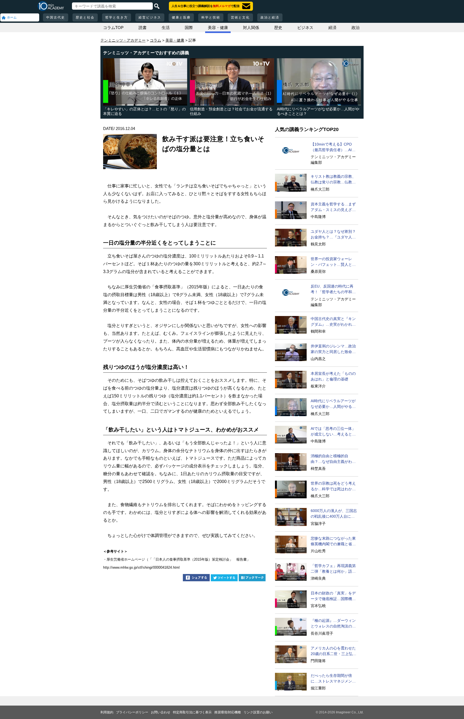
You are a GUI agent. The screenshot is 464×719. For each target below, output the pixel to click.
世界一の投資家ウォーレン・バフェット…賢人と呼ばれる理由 (333, 262)
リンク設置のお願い (258, 712)
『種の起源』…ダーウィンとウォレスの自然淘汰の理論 (333, 623)
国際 (189, 27)
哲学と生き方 (116, 17)
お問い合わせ (160, 712)
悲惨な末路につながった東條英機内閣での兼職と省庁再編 (333, 541)
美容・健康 (218, 27)
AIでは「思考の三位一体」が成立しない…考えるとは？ (333, 431)
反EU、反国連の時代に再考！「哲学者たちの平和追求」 (333, 289)
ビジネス (305, 27)
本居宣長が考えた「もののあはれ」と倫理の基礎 (333, 376)
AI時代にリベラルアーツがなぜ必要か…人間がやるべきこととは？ (333, 404)
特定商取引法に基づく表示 (192, 712)
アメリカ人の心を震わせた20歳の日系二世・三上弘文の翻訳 (333, 651)
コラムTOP (113, 27)
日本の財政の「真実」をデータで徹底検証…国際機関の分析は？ (333, 596)
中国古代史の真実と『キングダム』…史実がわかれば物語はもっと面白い (333, 322)
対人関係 (251, 27)
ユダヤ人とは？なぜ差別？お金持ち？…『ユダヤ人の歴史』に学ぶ (333, 234)
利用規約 (106, 712)
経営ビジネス (150, 17)
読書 (143, 27)
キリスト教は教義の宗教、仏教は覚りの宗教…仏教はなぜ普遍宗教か (333, 179)
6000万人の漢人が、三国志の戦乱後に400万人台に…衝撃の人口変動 (334, 514)
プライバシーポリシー (132, 712)
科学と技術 (210, 17)
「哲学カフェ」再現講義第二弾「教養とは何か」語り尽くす (333, 569)
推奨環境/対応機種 (227, 712)
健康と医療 (181, 17)
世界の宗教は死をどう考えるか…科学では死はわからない (333, 486)
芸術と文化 (240, 17)
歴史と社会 (85, 17)
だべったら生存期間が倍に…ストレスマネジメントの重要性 (333, 678)
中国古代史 (55, 17)
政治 (355, 27)
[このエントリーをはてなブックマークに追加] (252, 578)
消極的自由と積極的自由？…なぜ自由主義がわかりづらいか (333, 459)
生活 (166, 27)
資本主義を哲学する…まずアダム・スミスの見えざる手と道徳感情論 (333, 207)
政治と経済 (269, 17)
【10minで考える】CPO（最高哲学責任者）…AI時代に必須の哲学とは (333, 147)
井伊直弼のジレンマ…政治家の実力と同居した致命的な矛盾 (333, 349)
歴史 (278, 27)
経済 (332, 27)
